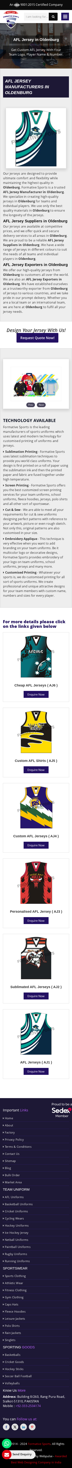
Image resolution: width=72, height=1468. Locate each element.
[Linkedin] (23, 1427)
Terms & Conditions (17, 1147)
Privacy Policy (14, 1139)
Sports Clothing (15, 1276)
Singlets (9, 1340)
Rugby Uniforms (15, 1254)
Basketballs (12, 1355)
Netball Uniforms (16, 1240)
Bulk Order (12, 1175)
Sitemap (10, 1161)
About (8, 1125)
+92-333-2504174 (28, 1406)
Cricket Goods (14, 1362)
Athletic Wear (13, 1283)
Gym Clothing (13, 1297)
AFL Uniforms (14, 1197)
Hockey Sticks (13, 1369)
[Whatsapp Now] (7, 1443)
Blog (7, 1168)
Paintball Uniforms (17, 1247)
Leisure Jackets (14, 1318)
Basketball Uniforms (18, 1204)
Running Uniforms (17, 1261)
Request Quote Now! (37, 337)
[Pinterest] (32, 1427)
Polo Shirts (12, 1326)
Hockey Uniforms (16, 1225)
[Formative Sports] (11, 19)
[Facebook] (6, 1427)
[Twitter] (15, 1427)
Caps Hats (11, 1304)
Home (8, 1118)
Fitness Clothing (15, 1290)
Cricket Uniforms (16, 1211)
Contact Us (11, 1154)
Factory (9, 1132)
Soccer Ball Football (18, 1376)
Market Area (13, 1182)
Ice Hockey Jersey (16, 1232)
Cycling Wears (14, 1218)
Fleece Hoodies (15, 1311)
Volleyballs (12, 1383)
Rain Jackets (12, 1333)
